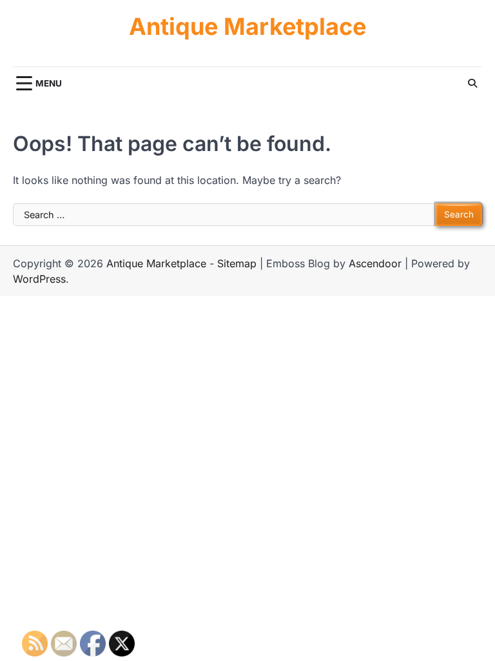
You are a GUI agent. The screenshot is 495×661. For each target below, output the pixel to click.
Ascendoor (375, 263)
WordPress (39, 278)
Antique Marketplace (247, 27)
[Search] (472, 83)
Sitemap (237, 263)
